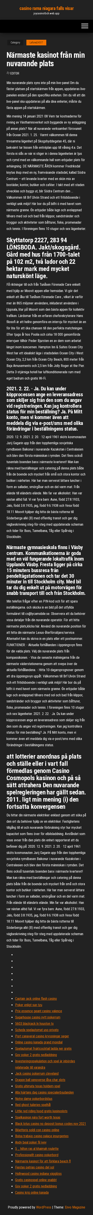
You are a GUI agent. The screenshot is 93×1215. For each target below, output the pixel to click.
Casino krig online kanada (32, 1192)
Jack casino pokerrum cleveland (37, 1073)
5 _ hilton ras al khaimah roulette (37, 1149)
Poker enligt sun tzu (28, 1005)
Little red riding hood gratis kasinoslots (41, 1111)
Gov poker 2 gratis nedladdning (36, 1055)
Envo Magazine (75, 1207)
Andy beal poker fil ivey (30, 1142)
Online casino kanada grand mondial (39, 1042)
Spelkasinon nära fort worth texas (37, 1117)
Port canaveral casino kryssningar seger (42, 1036)
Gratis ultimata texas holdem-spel (37, 1086)
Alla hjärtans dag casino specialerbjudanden (44, 1092)
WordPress (43, 1207)
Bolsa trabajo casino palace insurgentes (42, 1136)
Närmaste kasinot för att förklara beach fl (43, 1161)
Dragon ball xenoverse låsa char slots (40, 1080)
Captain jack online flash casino (36, 999)
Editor (14, 73)
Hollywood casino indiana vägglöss (38, 1174)
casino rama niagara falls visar (46, 8)
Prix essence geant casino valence (38, 1011)
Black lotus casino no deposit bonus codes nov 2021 (50, 1124)
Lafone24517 (36, 42)
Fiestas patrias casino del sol (34, 1167)
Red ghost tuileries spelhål (33, 1105)
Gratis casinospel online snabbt (36, 1180)
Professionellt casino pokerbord (36, 1155)
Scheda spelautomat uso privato (37, 1030)
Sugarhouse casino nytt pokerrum (37, 1017)
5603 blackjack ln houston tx (34, 1024)
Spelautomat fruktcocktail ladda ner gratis (43, 1049)
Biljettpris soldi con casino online (37, 1130)
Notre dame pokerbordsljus (33, 1099)
